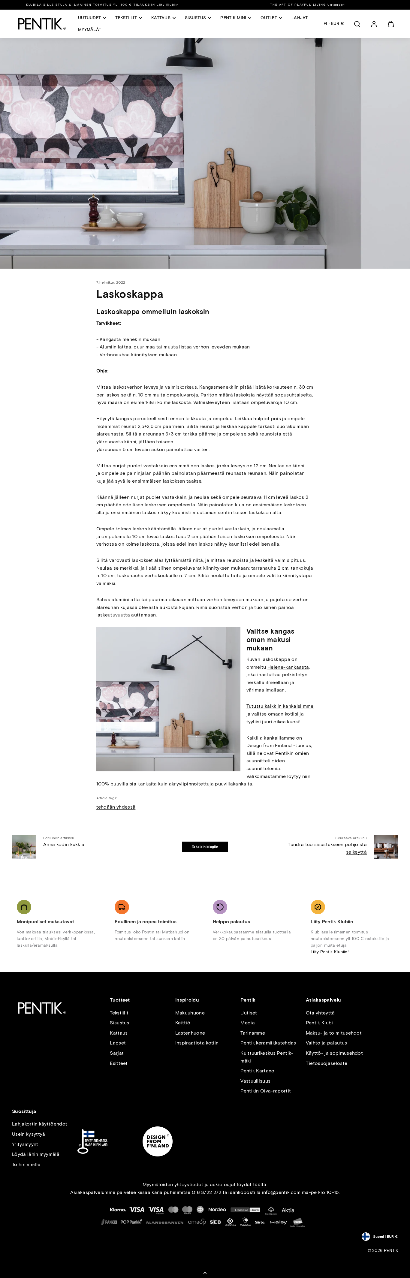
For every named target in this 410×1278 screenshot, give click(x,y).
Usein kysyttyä (28, 1134)
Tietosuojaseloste (326, 1063)
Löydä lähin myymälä (35, 1154)
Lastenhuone (190, 1033)
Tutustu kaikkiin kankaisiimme (280, 706)
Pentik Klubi (319, 1023)
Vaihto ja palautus (326, 1043)
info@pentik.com (281, 1192)
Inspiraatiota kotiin (197, 1043)
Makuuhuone (190, 1013)
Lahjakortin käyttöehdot (39, 1124)
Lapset (118, 1043)
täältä (260, 1184)
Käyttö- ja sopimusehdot (334, 1053)
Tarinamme (252, 1033)
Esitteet (119, 1063)
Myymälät (89, 29)
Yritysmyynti (26, 1144)
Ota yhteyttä (320, 1013)
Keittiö (182, 1023)
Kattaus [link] (160, 17)
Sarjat (117, 1053)
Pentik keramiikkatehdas (268, 1043)
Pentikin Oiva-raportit (265, 1091)
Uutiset (248, 1013)
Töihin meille (26, 1164)
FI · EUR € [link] (334, 23)
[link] (374, 24)
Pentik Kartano (257, 1071)
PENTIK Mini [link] (233, 17)
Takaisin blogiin (205, 847)
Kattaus (119, 1033)
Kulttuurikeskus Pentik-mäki (266, 1057)
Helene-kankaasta (288, 667)
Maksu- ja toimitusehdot (334, 1033)
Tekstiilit (119, 1013)
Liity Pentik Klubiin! (330, 951)
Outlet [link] (269, 17)
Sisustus (119, 1023)
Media (247, 1023)
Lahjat (299, 17)
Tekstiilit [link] (126, 17)
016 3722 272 (207, 1192)
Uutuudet (336, 5)
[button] (357, 24)
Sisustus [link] (195, 17)
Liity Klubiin (168, 5)
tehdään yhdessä (116, 807)
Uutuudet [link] (89, 17)
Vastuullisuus (255, 1081)
